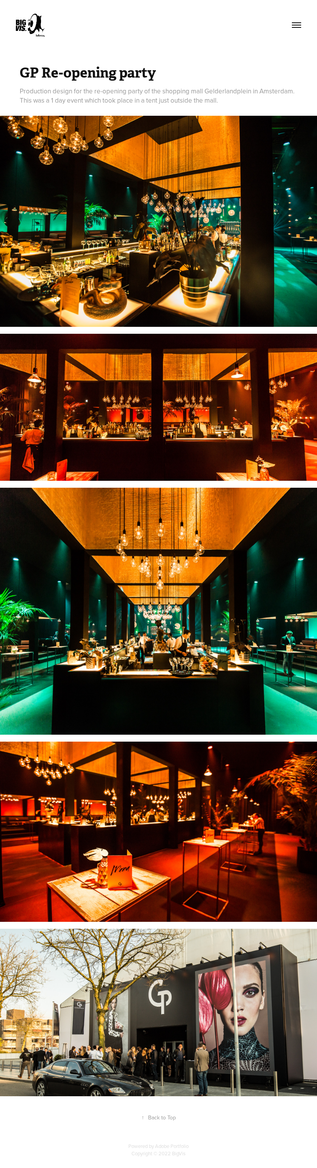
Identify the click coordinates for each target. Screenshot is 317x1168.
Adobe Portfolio (172, 1146)
